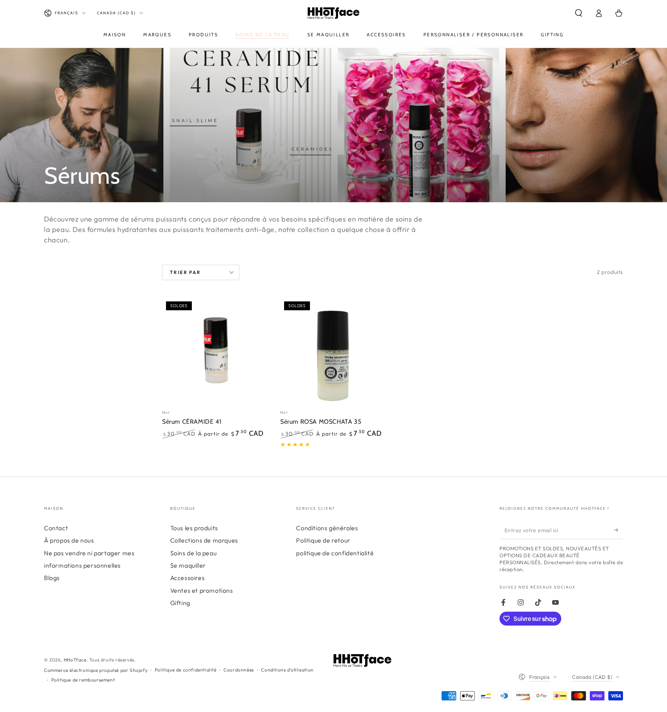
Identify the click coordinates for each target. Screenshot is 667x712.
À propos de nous (69, 540)
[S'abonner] (618, 530)
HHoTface (75, 660)
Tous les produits (194, 528)
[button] (579, 13)
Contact (56, 528)
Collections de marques (204, 540)
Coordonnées (238, 670)
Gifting (180, 603)
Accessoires (187, 578)
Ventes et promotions (201, 590)
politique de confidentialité (335, 553)
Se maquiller (188, 565)
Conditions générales (327, 528)
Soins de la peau (193, 553)
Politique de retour (323, 540)
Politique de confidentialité (186, 670)
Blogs (52, 578)
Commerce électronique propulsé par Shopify (95, 670)
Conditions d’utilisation (287, 670)
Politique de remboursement (83, 680)
